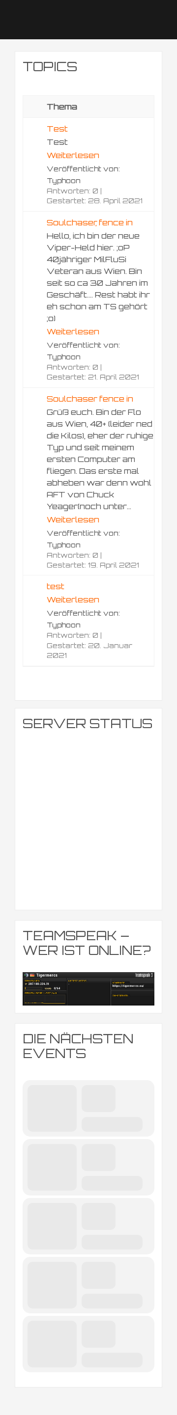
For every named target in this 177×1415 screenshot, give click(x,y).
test (55, 586)
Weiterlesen (73, 155)
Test (57, 129)
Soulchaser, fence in (90, 222)
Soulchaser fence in (90, 399)
